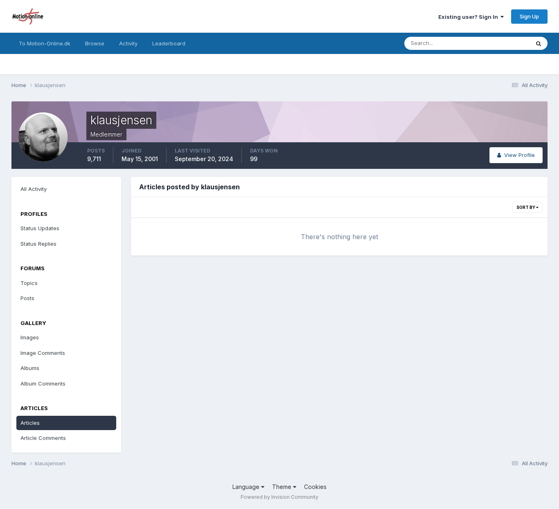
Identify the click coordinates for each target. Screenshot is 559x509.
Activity (128, 43)
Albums (29, 368)
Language (246, 486)
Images (29, 337)
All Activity (33, 189)
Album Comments (42, 383)
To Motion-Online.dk (44, 43)
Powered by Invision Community (279, 497)
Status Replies (38, 243)
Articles (30, 422)
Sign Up (529, 16)
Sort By (526, 207)
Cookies (315, 486)
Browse (94, 43)
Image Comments (42, 353)
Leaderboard (168, 43)
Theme (282, 486)
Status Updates (499, 43)
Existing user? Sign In (469, 16)
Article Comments (43, 438)
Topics (29, 283)
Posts (27, 298)
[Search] (539, 43)
